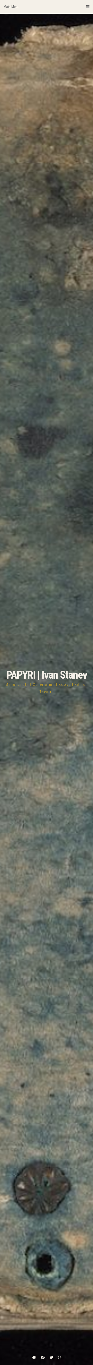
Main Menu (11, 7)
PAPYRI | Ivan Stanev (46, 675)
